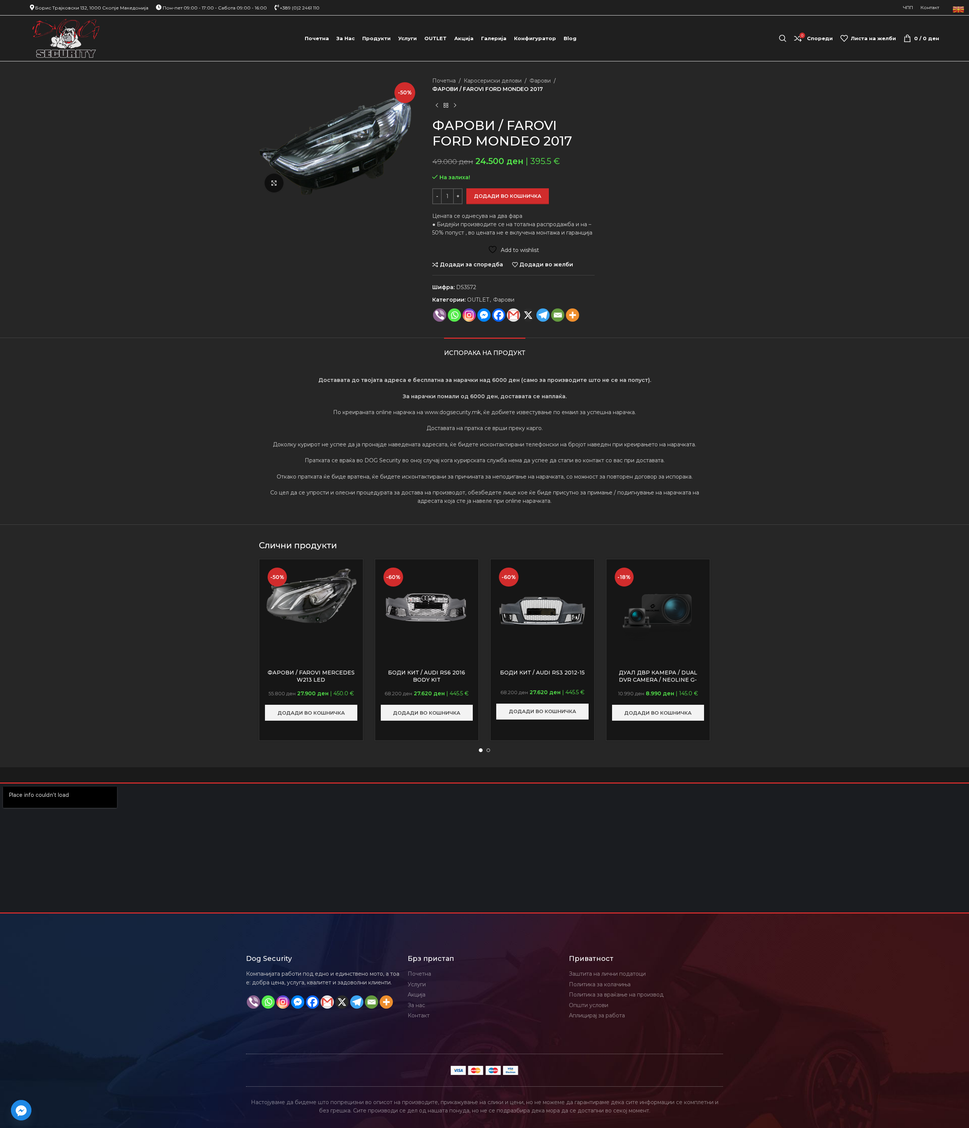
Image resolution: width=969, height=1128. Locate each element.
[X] (528, 315)
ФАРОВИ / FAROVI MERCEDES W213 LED (311, 676)
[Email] (557, 315)
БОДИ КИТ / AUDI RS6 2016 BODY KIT (426, 676)
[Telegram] (543, 315)
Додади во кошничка (507, 196)
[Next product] (455, 105)
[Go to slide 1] (481, 750)
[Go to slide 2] (488, 750)
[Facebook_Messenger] (21, 1110)
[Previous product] (436, 105)
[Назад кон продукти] (445, 105)
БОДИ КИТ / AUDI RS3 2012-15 (542, 672)
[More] (572, 315)
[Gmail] (513, 315)
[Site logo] (66, 37)
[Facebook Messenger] (484, 315)
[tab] (484, 349)
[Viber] (439, 315)
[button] (311, 713)
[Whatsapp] (454, 315)
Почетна (444, 80)
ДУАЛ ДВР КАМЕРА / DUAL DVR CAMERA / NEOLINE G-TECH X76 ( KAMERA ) (658, 680)
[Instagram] (469, 315)
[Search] (782, 38)
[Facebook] (498, 315)
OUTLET (478, 299)
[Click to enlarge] (274, 183)
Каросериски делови (493, 80)
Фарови (540, 80)
